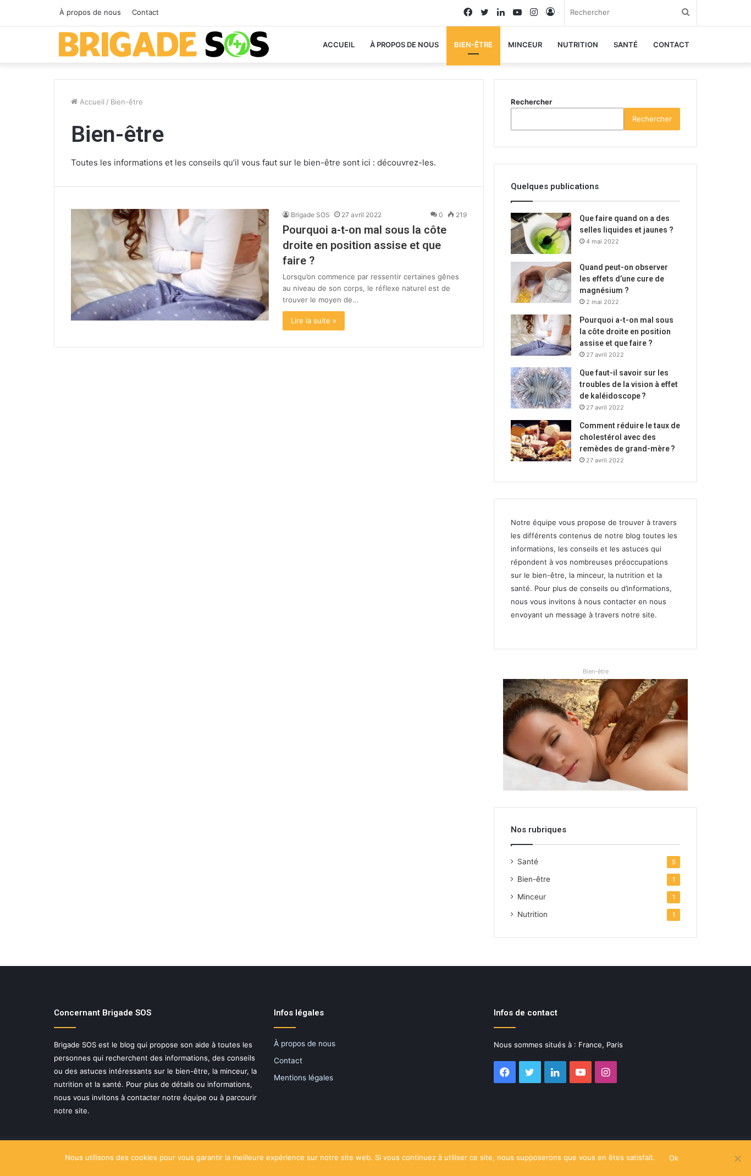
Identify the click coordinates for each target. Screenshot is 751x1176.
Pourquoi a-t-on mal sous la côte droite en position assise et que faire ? (364, 245)
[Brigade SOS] (164, 44)
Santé (626, 44)
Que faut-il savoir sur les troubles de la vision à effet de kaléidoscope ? (628, 384)
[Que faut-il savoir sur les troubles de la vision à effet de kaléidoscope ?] (541, 387)
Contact (145, 12)
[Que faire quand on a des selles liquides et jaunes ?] (541, 233)
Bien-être (473, 44)
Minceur (525, 44)
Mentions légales (303, 1077)
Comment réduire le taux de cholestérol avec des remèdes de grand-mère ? (629, 437)
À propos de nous (90, 12)
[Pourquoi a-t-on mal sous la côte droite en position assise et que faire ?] (170, 265)
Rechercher (531, 101)
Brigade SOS (310, 215)
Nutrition (577, 44)
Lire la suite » (313, 320)
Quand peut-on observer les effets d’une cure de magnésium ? (623, 279)
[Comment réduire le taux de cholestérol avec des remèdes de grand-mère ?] (541, 440)
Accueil (339, 44)
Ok (673, 1157)
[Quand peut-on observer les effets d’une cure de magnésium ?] (541, 282)
